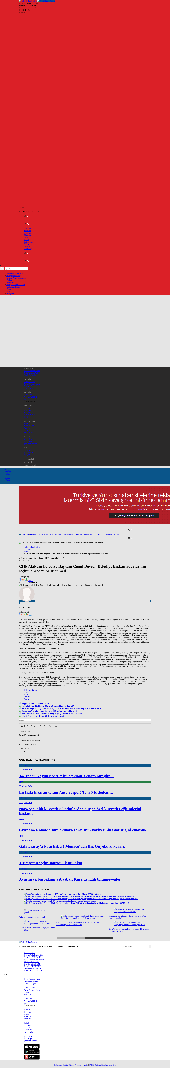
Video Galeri (29, 426)
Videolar (27, 244)
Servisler (27, 231)
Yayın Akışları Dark (32, 384)
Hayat (7, 481)
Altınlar (27, 408)
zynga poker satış (13, 276)
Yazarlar (27, 246)
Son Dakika (28, 228)
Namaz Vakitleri (30, 397)
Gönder (22, 726)
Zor (8, 291)
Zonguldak (11, 293)
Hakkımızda (29, 452)
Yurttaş (26, 699)
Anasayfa (27, 450)
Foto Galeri (28, 242)
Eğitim (7, 478)
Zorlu (8, 289)
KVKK (91, 1065)
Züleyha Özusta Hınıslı (15, 285)
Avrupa (8, 472)
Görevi (26, 692)
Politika (8, 483)
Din (6, 476)
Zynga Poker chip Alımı (16, 278)
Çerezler (85, 1065)
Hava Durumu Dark (32, 371)
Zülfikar (9, 282)
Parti (26, 694)
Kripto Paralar (29, 415)
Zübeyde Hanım (13, 287)
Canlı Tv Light (30, 375)
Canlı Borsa (28, 395)
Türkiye (27, 697)
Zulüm (9, 280)
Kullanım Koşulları (101, 1065)
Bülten (7, 474)
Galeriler (27, 459)
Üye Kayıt (28, 441)
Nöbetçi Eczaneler (31, 386)
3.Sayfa (8, 469)
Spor (26, 237)
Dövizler (27, 410)
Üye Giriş (28, 439)
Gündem (27, 233)
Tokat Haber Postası (32, 547)
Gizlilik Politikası (75, 1065)
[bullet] (44, 726)
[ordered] (40, 726)
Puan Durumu (29, 399)
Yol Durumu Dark (31, 373)
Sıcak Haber (29, 432)
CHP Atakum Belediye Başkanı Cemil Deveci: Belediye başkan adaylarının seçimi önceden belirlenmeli (78, 534)
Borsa (29, 953)
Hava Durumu (34, 959)
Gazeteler (27, 249)
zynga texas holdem (14, 273)
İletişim (27, 454)
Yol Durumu (33, 968)
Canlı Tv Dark (29, 382)
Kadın (26, 240)
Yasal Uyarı (112, 1065)
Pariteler (27, 417)
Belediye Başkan (30, 690)
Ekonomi (27, 235)
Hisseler (27, 412)
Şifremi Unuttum (30, 443)
